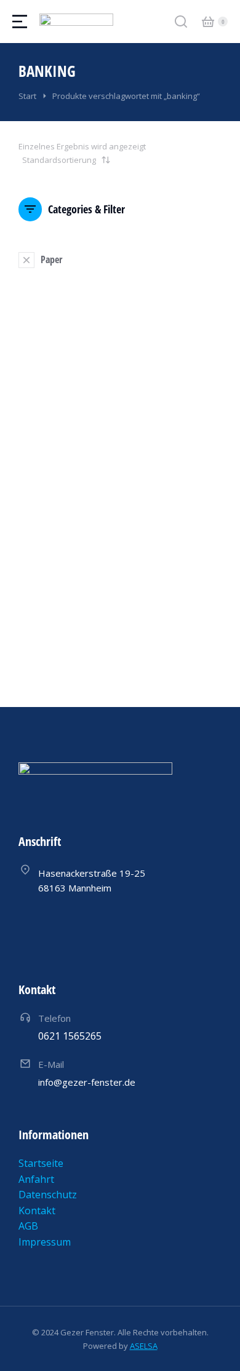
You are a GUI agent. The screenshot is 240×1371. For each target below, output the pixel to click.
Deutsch (36, 609)
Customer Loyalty (60, 522)
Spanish (149, 609)
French (111, 609)
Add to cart (62, 640)
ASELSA (144, 1345)
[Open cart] (208, 21)
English (74, 609)
